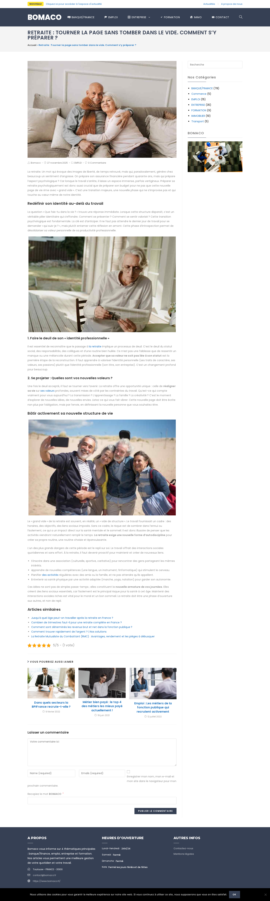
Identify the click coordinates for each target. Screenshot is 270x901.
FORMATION (198, 110)
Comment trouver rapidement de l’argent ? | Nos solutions (69, 631)
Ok (234, 894)
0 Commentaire (97, 162)
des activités (50, 575)
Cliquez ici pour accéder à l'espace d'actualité (74, 4)
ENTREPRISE (198, 105)
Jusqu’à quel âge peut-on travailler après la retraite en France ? (72, 618)
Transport (197, 121)
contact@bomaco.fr (44, 875)
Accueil (32, 45)
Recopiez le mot (46, 794)
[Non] (265, 894)
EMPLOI (78, 162)
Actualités (209, 4)
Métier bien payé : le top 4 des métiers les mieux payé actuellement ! (102, 706)
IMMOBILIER (198, 116)
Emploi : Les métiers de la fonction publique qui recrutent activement (153, 707)
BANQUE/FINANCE (202, 88)
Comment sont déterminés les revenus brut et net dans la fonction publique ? (81, 627)
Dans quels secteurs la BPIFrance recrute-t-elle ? (51, 705)
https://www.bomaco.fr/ (46, 881)
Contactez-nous (183, 848)
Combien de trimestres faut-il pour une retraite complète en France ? (76, 622)
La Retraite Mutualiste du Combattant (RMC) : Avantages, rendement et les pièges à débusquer (93, 636)
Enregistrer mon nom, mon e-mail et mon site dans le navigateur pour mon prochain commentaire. (102, 781)
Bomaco (45, 17)
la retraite (95, 346)
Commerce (198, 94)
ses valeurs (47, 391)
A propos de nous (231, 4)
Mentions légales (184, 854)
